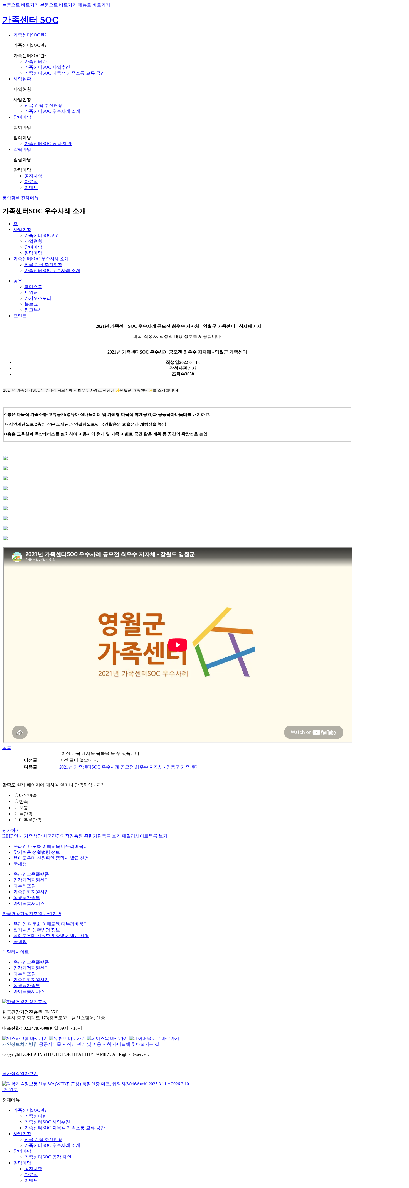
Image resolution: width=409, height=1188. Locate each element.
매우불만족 (30, 820)
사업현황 (22, 79)
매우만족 (28, 795)
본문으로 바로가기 (20, 5)
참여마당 (22, 117)
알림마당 (22, 149)
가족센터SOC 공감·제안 (48, 143)
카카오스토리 (37, 298)
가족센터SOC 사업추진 (47, 67)
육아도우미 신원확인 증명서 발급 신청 (51, 858)
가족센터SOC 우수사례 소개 (52, 111)
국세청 (20, 863)
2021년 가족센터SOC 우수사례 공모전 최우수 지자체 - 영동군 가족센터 (129, 767)
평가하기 (11, 830)
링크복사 (33, 310)
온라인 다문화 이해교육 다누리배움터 (50, 846)
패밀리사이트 (144, 836)
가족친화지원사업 (31, 891)
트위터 (31, 292)
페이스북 (33, 286)
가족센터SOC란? (29, 35)
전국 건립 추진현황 (43, 105)
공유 (17, 280)
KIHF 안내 (12, 836)
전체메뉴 (30, 197)
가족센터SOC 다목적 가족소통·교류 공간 (64, 73)
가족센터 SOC (30, 20)
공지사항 (33, 175)
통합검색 (11, 197)
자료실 (31, 181)
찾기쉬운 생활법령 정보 (36, 852)
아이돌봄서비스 (29, 903)
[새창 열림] (25, 1038)
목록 (6, 747)
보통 (23, 807)
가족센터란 (35, 61)
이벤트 (31, 187)
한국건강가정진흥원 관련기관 (82, 836)
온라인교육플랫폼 (31, 874)
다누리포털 (24, 885)
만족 (23, 801)
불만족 (26, 813)
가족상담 (33, 836)
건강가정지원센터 (31, 880)
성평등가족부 (26, 897)
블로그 (31, 304)
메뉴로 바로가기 (94, 5)
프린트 (20, 315)
